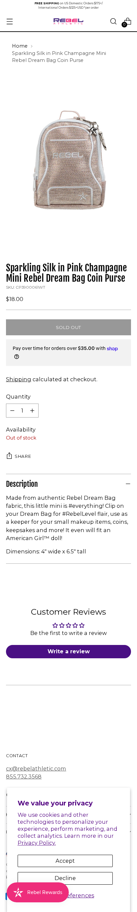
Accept (65, 860)
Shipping (18, 379)
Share (23, 456)
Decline (65, 878)
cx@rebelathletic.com (36, 768)
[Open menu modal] (9, 21)
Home (20, 46)
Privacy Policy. (37, 842)
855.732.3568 (24, 776)
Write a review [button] (69, 651)
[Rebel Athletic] (68, 21)
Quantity (18, 396)
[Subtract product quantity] (12, 410)
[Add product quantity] (32, 410)
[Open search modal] (113, 21)
